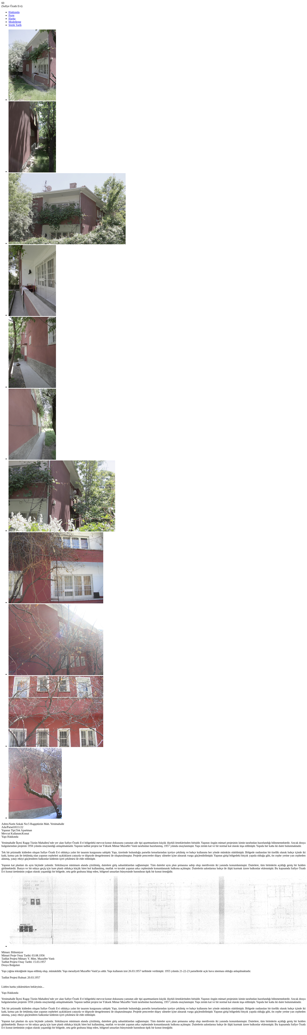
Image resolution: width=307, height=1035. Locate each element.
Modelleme (15, 21)
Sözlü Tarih (15, 24)
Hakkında (14, 12)
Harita (12, 18)
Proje (11, 15)
